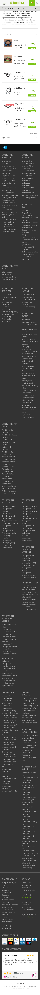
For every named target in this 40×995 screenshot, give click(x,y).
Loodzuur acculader (9, 277)
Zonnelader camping (9, 516)
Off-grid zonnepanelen (10, 523)
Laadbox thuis (7, 698)
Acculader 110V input (29, 173)
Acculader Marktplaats (10, 195)
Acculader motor (8, 163)
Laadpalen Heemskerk (10, 713)
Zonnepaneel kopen (9, 506)
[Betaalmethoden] (5, 939)
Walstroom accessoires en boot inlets (29, 757)
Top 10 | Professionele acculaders (7, 447)
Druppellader (26, 213)
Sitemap (5, 917)
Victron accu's (7, 464)
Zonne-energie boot (29, 528)
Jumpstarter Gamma (9, 176)
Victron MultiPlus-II (8, 457)
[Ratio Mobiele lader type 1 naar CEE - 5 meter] (8, 90)
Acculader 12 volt (28, 163)
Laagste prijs (7, 34)
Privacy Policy (6, 897)
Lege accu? (26, 415)
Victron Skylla (6, 484)
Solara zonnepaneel (9, 668)
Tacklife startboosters (9, 491)
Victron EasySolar (8, 471)
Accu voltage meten (29, 198)
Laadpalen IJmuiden (9, 720)
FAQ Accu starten (8, 227)
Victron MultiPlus (8, 474)
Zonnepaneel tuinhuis (29, 518)
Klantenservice (7, 907)
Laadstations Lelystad (9, 779)
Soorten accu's (7, 295)
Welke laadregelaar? (29, 604)
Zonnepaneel (26, 220)
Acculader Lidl (7, 190)
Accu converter (27, 176)
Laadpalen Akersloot (9, 740)
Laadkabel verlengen (29, 307)
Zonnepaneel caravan (29, 511)
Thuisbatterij (6, 316)
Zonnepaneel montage (30, 582)
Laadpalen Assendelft (9, 725)
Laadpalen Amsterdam (10, 747)
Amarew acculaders (9, 486)
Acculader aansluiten (29, 373)
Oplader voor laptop (29, 230)
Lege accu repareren (29, 366)
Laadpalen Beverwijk (9, 710)
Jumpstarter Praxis (8, 178)
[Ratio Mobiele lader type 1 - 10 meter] (8, 122)
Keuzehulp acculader (9, 168)
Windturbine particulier (30, 225)
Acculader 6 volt (27, 161)
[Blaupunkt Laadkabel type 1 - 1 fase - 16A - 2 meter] (8, 59)
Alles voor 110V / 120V (30, 195)
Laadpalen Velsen (8, 723)
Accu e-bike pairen (28, 339)
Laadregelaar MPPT (29, 563)
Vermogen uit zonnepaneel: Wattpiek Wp (10, 653)
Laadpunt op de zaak (29, 698)
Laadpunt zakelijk (28, 703)
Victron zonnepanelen (9, 676)
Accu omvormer (27, 178)
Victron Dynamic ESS (9, 639)
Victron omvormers (9, 462)
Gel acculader (6, 274)
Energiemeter (26, 740)
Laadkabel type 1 (28, 295)
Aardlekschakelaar (28, 738)
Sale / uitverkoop (8, 232)
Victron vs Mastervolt (29, 351)
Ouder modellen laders (30, 252)
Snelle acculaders (28, 254)
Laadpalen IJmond (8, 754)
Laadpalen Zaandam (9, 727)
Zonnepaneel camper (29, 506)
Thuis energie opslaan (9, 533)
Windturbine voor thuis (30, 223)
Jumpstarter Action (8, 180)
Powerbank (26, 320)
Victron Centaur (7, 469)
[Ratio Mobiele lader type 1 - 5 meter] (8, 75)
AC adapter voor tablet (30, 240)
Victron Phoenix (7, 479)
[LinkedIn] (5, 147)
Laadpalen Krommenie (10, 730)
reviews (26, 988)
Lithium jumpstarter (9, 198)
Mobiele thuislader (28, 299)
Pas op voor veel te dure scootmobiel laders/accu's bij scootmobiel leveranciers (29, 400)
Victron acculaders (8, 459)
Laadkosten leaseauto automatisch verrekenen (30, 780)
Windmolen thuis (28, 227)
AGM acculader (7, 272)
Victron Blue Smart (8, 466)
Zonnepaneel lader (28, 556)
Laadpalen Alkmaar (8, 745)
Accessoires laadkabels (30, 735)
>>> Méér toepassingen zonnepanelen (27, 537)
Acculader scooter (8, 166)
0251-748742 (6, 926)
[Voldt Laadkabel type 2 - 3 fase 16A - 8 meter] (8, 43)
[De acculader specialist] (17, 2)
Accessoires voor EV (29, 743)
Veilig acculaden (27, 368)
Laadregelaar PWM (28, 565)
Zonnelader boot (8, 518)
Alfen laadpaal (7, 703)
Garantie (5, 914)
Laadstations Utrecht (9, 791)
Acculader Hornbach (9, 188)
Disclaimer (5, 895)
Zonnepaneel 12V (28, 526)
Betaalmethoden (8, 900)
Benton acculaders (8, 488)
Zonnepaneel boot (28, 509)
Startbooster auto (28, 215)
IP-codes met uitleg (29, 407)
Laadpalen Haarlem (9, 757)
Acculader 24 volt (28, 171)
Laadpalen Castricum (9, 718)
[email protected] (28, 897)
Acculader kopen (8, 210)
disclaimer (29, 917)
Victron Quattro (7, 481)
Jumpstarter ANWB (8, 493)
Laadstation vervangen (30, 785)
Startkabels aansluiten (9, 202)
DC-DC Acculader (28, 354)
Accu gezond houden (9, 212)
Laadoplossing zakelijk (30, 706)
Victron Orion (6, 476)
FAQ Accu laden (7, 224)
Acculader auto (7, 161)
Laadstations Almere (9, 759)
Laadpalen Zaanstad (9, 737)
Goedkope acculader (29, 322)
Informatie (32, 48)
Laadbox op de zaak (29, 701)
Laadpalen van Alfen (29, 708)
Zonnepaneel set (8, 531)
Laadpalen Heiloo (8, 742)
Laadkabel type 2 (28, 297)
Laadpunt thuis (7, 696)
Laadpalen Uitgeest (9, 715)
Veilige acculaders (28, 371)
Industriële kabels (28, 417)
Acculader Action (8, 193)
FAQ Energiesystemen (10, 229)
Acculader (25, 210)
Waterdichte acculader (30, 218)
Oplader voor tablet (29, 237)
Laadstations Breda (9, 762)
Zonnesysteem (7, 513)
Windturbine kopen (8, 200)
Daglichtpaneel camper (10, 521)
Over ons (5, 888)
